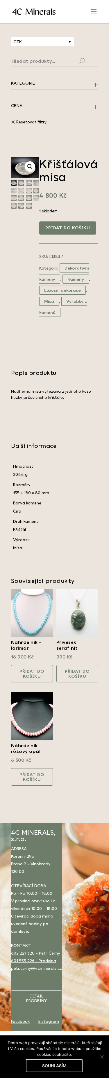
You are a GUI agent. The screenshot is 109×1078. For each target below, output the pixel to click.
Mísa (49, 301)
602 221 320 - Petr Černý (35, 953)
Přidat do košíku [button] (31, 674)
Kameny (75, 279)
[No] (102, 1057)
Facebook (20, 1021)
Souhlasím (54, 1065)
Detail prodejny (36, 998)
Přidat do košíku (67, 227)
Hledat (89, 61)
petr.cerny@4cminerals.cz (36, 968)
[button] (30, 166)
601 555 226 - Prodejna (33, 960)
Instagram (48, 1021)
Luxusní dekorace (62, 290)
